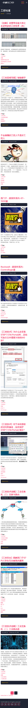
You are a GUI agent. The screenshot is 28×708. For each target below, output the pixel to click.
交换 (2, 542)
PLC (2, 608)
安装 (2, 406)
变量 (2, 184)
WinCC (3, 182)
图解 (2, 603)
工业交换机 (3, 540)
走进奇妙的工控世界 (6, 61)
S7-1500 (3, 253)
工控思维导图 (4, 117)
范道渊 (2, 180)
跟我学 (2, 251)
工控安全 (3, 601)
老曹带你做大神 (5, 60)
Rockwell (3, 314)
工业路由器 (3, 679)
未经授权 (3, 472)
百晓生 (2, 119)
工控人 (2, 178)
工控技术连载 (4, 538)
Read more (5, 67)
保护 (2, 474)
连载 (2, 58)
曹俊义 (2, 63)
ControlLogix (4, 317)
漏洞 (2, 612)
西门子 (2, 249)
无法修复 (3, 610)
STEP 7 (2, 408)
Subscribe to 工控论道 (7, 695)
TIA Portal (3, 410)
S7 (1, 606)
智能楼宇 (3, 121)
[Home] (8, 2)
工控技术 (3, 404)
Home (2, 13)
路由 (2, 543)
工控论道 (3, 56)
